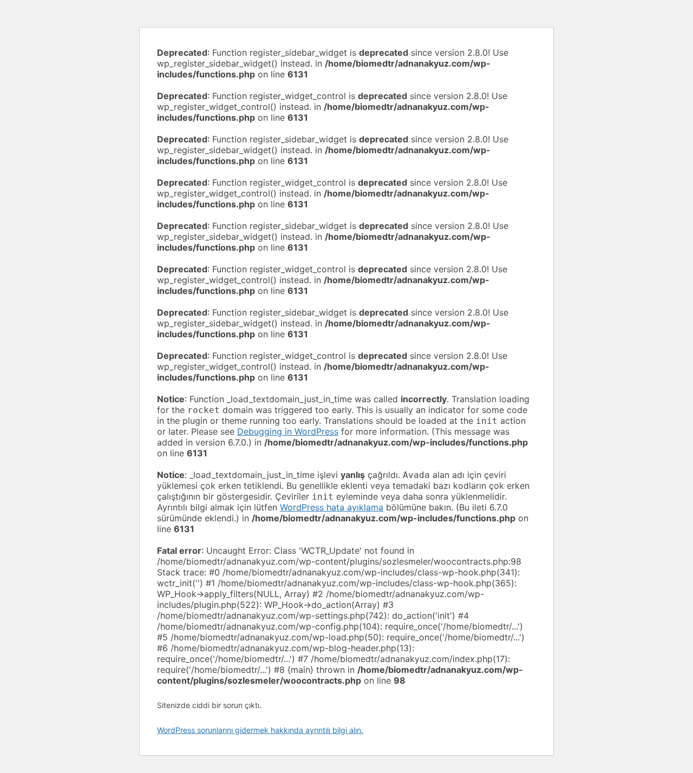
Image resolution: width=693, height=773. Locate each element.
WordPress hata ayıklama (331, 507)
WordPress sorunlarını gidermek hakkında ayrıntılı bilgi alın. (260, 730)
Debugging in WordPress (287, 431)
